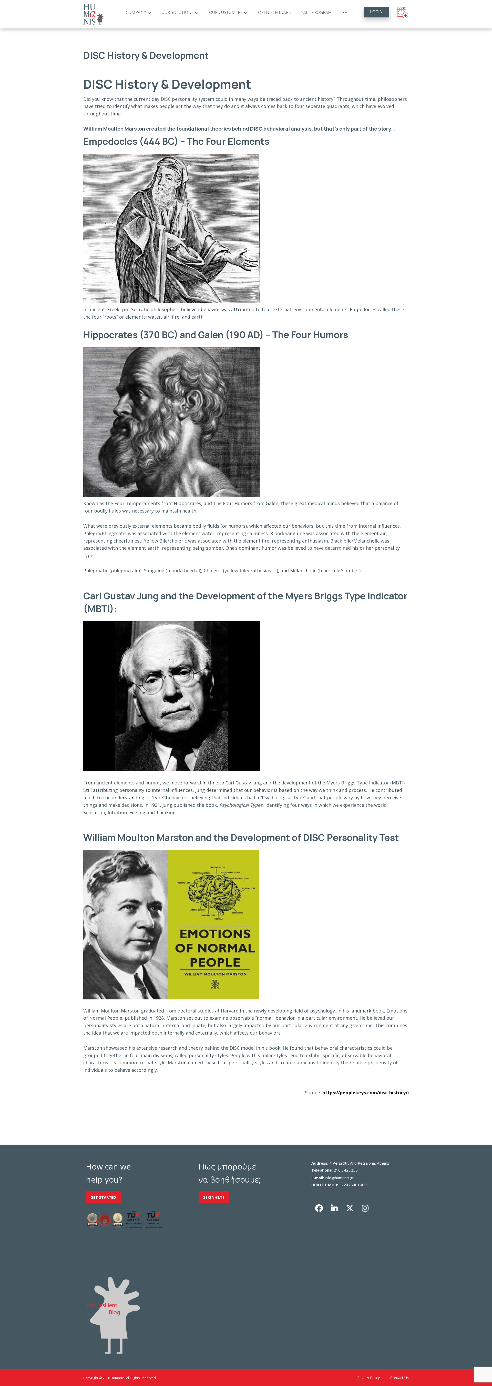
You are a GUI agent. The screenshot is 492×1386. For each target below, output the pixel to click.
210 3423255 (346, 1170)
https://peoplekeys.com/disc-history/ (364, 1092)
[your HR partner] (93, 14)
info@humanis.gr (339, 1177)
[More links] (345, 12)
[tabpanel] (246, 585)
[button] (319, 1208)
